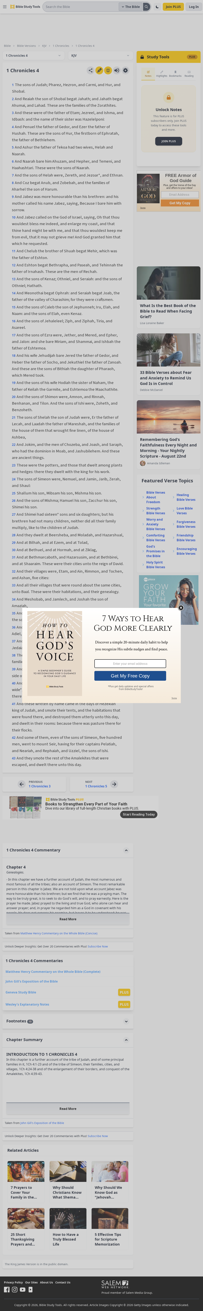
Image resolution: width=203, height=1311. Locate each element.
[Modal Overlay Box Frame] (101, 655)
